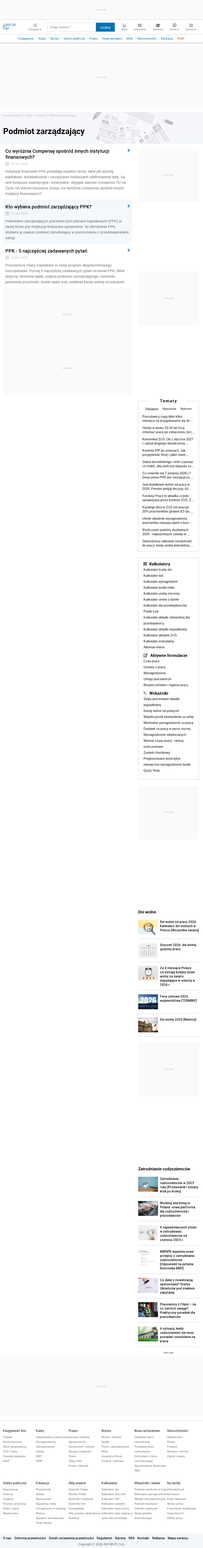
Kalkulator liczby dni (158, 569)
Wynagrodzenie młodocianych (165, 734)
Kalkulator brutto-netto (159, 587)
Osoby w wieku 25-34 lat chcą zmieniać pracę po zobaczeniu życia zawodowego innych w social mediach (167, 430)
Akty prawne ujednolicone (85, 1513)
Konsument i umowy (81, 1446)
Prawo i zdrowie (78, 1465)
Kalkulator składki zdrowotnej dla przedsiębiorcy (167, 620)
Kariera (120, 1538)
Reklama (158, 1538)
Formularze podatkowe (181, 1508)
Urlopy (40, 1451)
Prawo (93, 38)
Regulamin (104, 1538)
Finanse (172, 1446)
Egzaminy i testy (46, 1503)
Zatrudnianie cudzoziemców (164, 1169)
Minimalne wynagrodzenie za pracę (168, 722)
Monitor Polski (77, 1494)
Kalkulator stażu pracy (115, 1508)
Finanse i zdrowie (113, 1460)
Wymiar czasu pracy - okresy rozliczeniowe (164, 743)
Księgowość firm (14, 1430)
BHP (38, 1456)
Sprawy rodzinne (79, 1437)
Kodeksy (74, 1518)
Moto (129, 38)
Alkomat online (154, 647)
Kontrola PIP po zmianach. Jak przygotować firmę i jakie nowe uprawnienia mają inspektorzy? (164, 453)
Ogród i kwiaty (176, 1456)
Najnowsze (169, 408)
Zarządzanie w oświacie (51, 1508)
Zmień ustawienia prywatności (71, 1538)
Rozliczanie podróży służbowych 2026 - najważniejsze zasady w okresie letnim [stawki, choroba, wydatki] (165, 532)
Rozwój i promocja (14, 1503)
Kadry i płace (11, 1508)
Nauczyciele (43, 1498)
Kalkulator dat (153, 575)
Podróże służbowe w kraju (150, 1489)
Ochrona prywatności (30, 1538)
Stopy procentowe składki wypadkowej (162, 702)
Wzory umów (175, 1503)
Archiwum (173, 1494)
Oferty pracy (175, 1518)
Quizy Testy (152, 770)
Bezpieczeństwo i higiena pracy (166, 685)
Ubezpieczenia (45, 1446)
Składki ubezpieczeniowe (150, 1498)
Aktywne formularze (168, 655)
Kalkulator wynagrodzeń (161, 581)
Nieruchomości (147, 38)
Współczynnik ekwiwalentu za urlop (169, 717)
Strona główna (12, 115)
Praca (72, 1456)
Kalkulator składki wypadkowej (165, 629)
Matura (40, 1513)
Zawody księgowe (14, 1456)
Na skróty (173, 1483)
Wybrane (186, 408)
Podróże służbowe (145, 1503)
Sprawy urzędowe (80, 1451)
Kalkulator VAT (111, 1498)
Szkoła (40, 1494)
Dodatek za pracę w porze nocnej (167, 728)
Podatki (7, 1437)
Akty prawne (77, 1483)
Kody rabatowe (176, 1498)
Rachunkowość (12, 1441)
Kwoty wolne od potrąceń (161, 711)
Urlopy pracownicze (157, 679)
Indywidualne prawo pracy (52, 1437)
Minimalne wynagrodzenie (150, 1494)
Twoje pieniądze (112, 38)
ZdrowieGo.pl (175, 1489)
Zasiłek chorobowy (157, 752)
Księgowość (26, 38)
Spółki (105, 1441)
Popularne (151, 408)
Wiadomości (174, 1437)
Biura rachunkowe (147, 1430)
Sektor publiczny (74, 38)
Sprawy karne (77, 1441)
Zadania (8, 1498)
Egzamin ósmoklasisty (50, 1518)
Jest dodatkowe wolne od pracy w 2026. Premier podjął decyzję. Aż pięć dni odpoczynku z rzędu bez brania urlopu (166, 487)
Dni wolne (147, 912)
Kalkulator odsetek (113, 1503)
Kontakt (143, 1538)
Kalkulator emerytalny (159, 641)
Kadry (42, 38)
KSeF (181, 38)
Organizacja (10, 1489)
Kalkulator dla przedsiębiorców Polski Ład (165, 608)
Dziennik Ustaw (78, 1489)
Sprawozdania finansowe (150, 1465)
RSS (132, 1538)
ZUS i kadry (10, 1451)
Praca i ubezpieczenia (115, 1446)
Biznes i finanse (111, 1437)
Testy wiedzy (44, 1522)
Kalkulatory (159, 564)
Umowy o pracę (155, 667)
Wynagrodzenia (155, 673)
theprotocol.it (175, 1513)
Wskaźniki (158, 693)
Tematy (40, 115)
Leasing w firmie (112, 1456)
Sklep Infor (75, 1460)
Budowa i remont (177, 1451)
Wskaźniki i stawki (147, 1483)
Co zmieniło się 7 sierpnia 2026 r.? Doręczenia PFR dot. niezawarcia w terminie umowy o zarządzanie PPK (167, 475)
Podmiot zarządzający (63, 115)
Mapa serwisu (178, 1538)
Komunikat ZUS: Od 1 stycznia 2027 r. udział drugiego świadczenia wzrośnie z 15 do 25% (167, 441)
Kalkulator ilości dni (113, 1494)
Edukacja (167, 38)
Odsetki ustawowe (145, 1508)
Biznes (54, 38)
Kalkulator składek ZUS (160, 635)
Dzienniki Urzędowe (81, 1498)
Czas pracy (151, 661)
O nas (7, 1538)
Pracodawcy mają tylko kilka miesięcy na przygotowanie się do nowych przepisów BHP (166, 419)
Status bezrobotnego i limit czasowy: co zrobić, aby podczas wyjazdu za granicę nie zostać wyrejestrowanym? (167, 464)
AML (137, 1470)
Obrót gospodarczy (15, 1446)
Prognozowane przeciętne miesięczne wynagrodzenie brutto (167, 761)
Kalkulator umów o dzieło (161, 599)
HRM (39, 1460)
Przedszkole (43, 1489)
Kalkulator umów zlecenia (162, 593)
